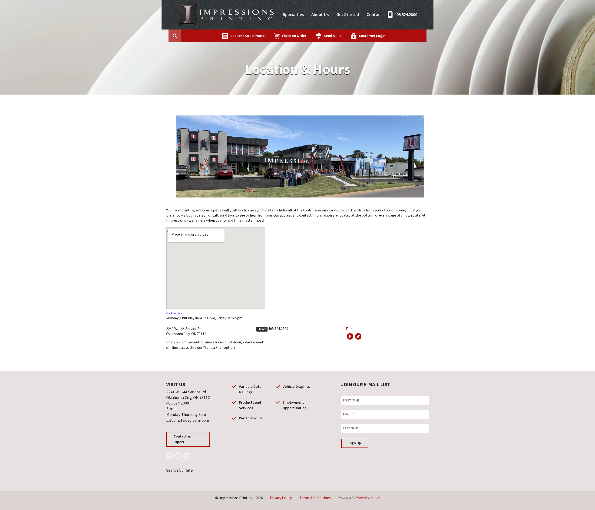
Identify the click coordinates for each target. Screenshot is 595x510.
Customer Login (372, 35)
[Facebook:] (350, 336)
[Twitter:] (358, 336)
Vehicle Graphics (296, 386)
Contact (374, 15)
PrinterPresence (368, 497)
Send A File (332, 35)
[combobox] (182, 36)
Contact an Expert (182, 439)
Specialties (293, 15)
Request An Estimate (247, 35)
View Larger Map (174, 313)
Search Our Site (179, 470)
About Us (320, 15)
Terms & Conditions (315, 497)
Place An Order (294, 35)
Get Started (347, 15)
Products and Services (250, 405)
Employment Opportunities (294, 405)
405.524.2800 (405, 15)
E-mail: (351, 328)
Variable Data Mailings (250, 389)
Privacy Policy (281, 497)
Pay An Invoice (250, 418)
